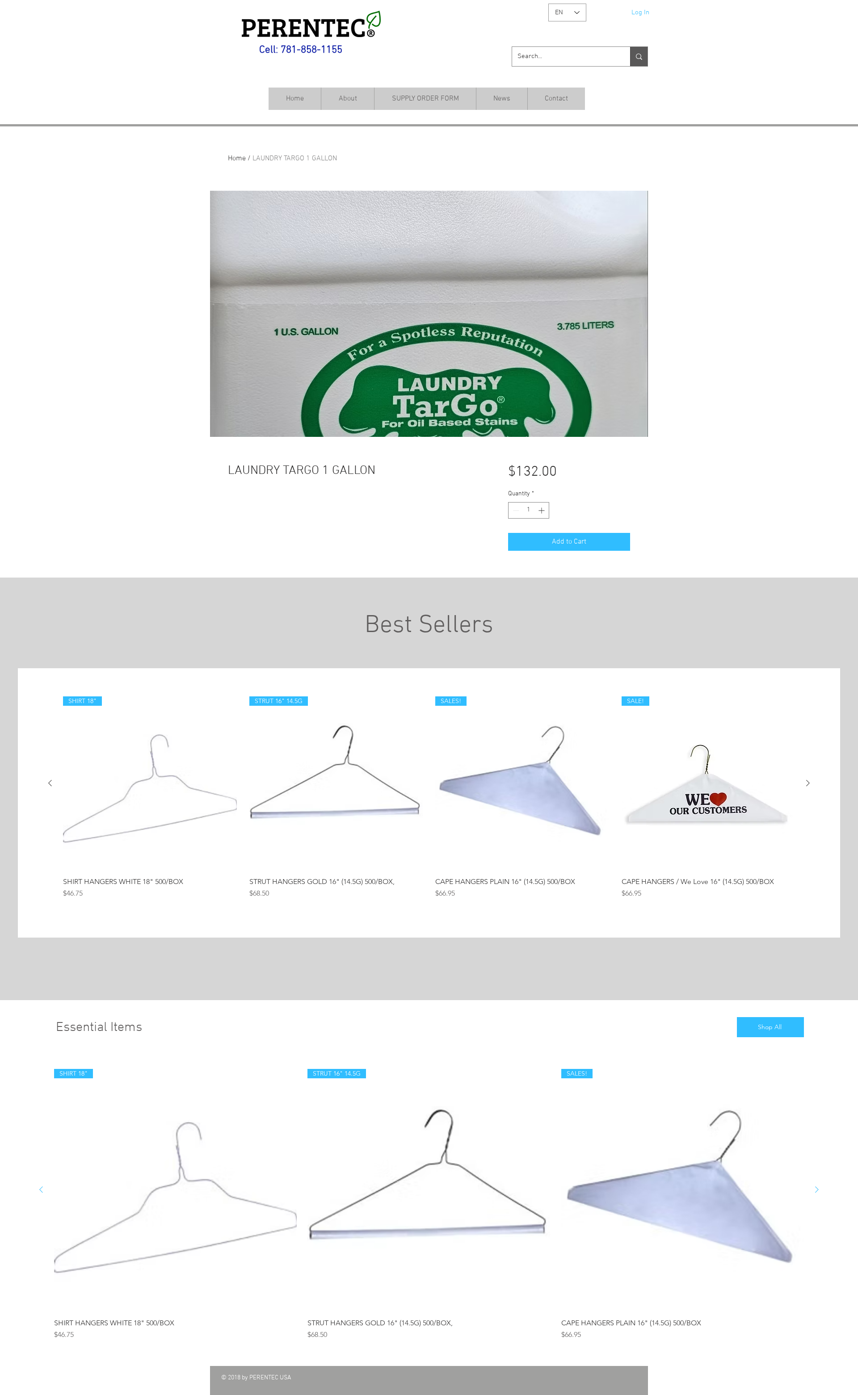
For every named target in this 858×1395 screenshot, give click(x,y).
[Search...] (639, 56)
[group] (429, 802)
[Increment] (542, 510)
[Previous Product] (50, 783)
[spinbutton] (529, 510)
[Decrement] (515, 510)
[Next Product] (808, 783)
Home (237, 158)
